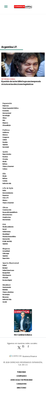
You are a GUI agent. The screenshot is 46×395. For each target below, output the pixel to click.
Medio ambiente (8, 227)
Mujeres (5, 123)
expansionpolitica (23, 346)
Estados (5, 142)
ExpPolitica (18, 346)
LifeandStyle (7, 125)
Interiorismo (6, 219)
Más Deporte (7, 275)
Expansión (7, 103)
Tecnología (6, 115)
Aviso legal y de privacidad (21, 380)
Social (5, 229)
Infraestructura (7, 214)
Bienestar (6, 297)
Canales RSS (21, 384)
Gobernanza (7, 231)
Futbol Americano (8, 270)
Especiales (6, 258)
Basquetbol (6, 273)
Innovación (6, 239)
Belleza (5, 164)
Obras (5, 118)
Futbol (5, 265)
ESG (4, 120)
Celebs (5, 181)
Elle (4, 173)
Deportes (6, 195)
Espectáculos (7, 154)
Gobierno (6, 132)
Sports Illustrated (11, 263)
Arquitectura (7, 217)
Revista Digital (7, 280)
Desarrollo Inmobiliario (10, 212)
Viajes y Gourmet (8, 166)
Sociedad (6, 147)
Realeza (5, 156)
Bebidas (5, 289)
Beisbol (5, 268)
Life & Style (8, 188)
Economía (6, 110)
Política (6, 130)
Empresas (6, 106)
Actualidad (6, 251)
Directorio (21, 387)
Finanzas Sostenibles (9, 236)
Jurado (5, 302)
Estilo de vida (7, 183)
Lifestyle (5, 277)
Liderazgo (6, 253)
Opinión (5, 144)
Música (5, 200)
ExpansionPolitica (28, 346)
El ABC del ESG (7, 241)
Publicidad (21, 372)
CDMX (5, 140)
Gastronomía (7, 287)
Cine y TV (6, 198)
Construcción (7, 210)
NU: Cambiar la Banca (23, 334)
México (5, 135)
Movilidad (6, 234)
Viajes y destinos (8, 292)
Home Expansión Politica (11, 108)
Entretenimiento (8, 193)
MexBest (7, 285)
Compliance (21, 376)
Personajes (6, 294)
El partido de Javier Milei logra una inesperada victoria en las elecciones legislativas (21, 83)
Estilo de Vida (7, 299)
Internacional (8, 79)
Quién (5, 152)
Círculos (5, 159)
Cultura (5, 169)
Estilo (4, 190)
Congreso (6, 137)
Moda (5, 161)
